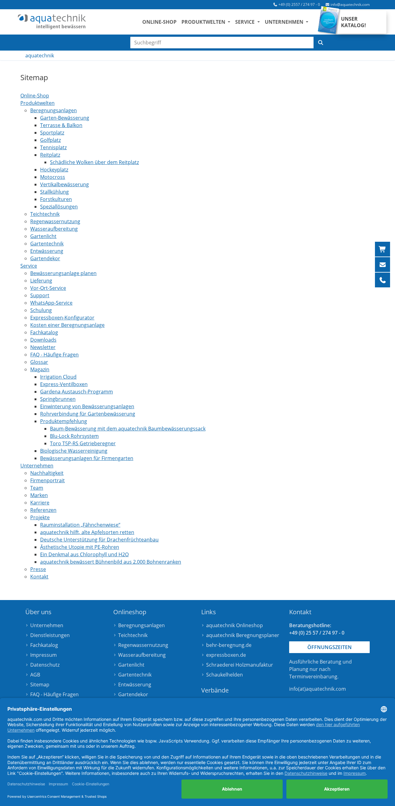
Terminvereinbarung (313, 676)
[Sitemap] (52, 22)
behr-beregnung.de (229, 645)
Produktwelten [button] (204, 22)
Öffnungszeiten (329, 647)
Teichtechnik (133, 635)
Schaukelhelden (224, 674)
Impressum (43, 655)
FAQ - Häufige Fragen (54, 694)
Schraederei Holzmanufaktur (239, 664)
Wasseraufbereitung (142, 655)
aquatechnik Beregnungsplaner (242, 635)
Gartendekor (133, 694)
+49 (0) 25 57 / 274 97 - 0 (316, 632)
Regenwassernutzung (143, 645)
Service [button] (245, 22)
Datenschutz (45, 664)
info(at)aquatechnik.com (317, 688)
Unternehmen (46, 625)
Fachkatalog (44, 645)
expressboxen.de (226, 655)
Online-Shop (159, 22)
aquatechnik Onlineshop (234, 625)
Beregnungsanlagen (141, 625)
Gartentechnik (135, 674)
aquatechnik (39, 55)
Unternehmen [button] (285, 22)
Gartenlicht (131, 664)
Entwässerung (134, 684)
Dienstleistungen (50, 635)
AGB (35, 674)
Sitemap (39, 684)
